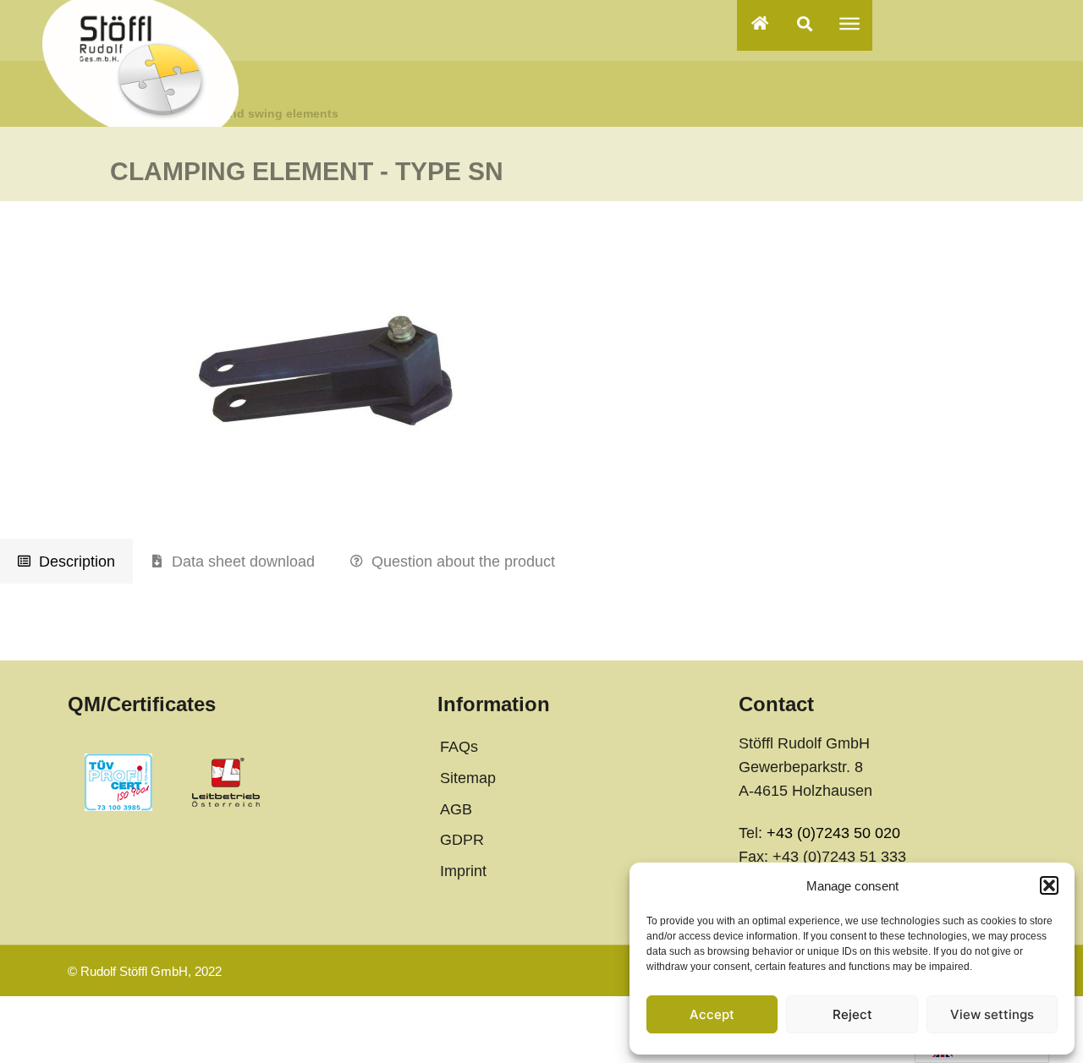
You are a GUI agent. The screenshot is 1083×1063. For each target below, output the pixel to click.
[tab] (66, 561)
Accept (712, 1014)
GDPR (462, 839)
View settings (992, 1014)
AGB (456, 809)
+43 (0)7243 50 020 (833, 833)
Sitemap (468, 778)
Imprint (463, 871)
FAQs (459, 746)
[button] (1049, 885)
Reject (852, 1014)
